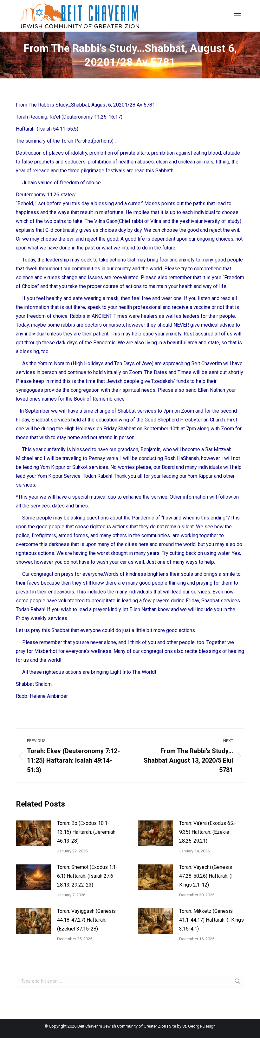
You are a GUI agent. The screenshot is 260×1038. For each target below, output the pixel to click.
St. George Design (199, 1026)
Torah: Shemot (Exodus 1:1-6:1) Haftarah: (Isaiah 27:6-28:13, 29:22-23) (87, 876)
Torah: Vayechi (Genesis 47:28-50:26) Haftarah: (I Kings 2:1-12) (206, 876)
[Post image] (33, 833)
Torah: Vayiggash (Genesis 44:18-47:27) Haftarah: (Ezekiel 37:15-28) (86, 920)
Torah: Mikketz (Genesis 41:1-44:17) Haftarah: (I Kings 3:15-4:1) (211, 920)
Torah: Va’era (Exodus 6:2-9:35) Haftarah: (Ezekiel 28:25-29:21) (207, 832)
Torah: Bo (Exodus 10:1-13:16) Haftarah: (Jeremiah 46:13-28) (86, 832)
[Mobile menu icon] (237, 15)
